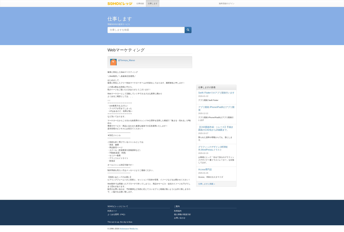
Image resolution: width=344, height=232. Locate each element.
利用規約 (178, 211)
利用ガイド (112, 211)
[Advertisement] (216, 64)
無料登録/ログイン (226, 3)
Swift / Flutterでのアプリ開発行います (216, 93)
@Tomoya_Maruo (126, 60)
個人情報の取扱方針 (182, 214)
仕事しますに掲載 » (207, 184)
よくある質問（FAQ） (117, 214)
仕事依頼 (140, 3)
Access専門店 (205, 169)
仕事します (152, 3)
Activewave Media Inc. (128, 229)
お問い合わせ (179, 218)
